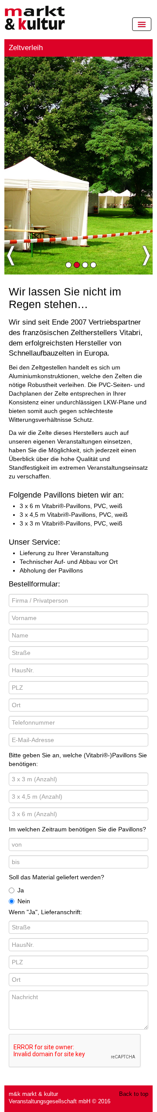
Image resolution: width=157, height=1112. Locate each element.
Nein (23, 901)
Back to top (133, 1094)
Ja (20, 890)
